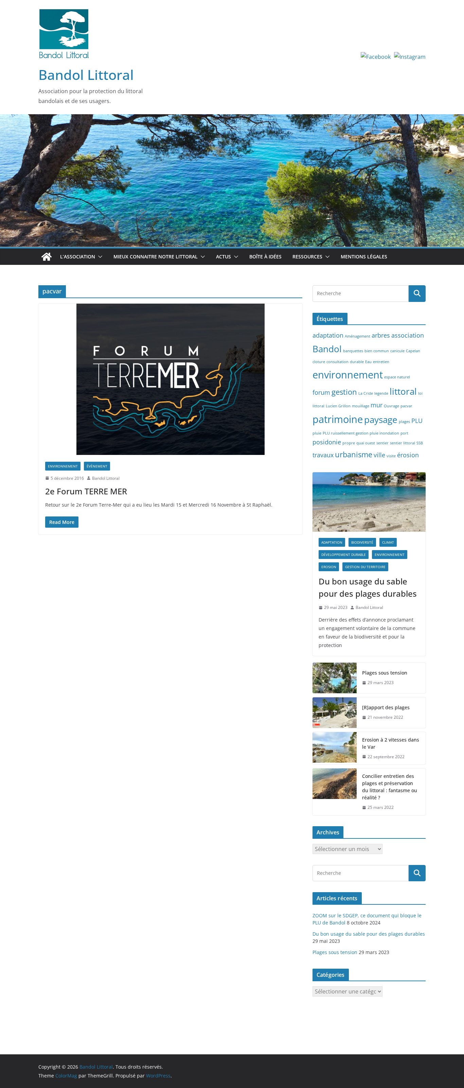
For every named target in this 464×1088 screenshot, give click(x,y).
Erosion (328, 566)
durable (357, 361)
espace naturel (397, 377)
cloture (319, 361)
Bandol (327, 349)
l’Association (77, 256)
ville (379, 455)
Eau (368, 361)
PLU (417, 421)
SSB (419, 443)
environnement (348, 374)
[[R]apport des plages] (335, 712)
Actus (223, 256)
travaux (323, 455)
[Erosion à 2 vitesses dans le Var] (335, 748)
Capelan (413, 350)
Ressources (307, 256)
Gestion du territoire (365, 566)
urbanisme (353, 454)
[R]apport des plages (386, 707)
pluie (317, 433)
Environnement (63, 466)
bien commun (376, 350)
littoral (403, 391)
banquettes (353, 350)
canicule (397, 350)
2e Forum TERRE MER (86, 491)
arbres (381, 335)
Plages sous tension (384, 672)
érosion (408, 455)
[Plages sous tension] (335, 678)
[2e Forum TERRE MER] (170, 379)
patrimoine (338, 419)
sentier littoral (402, 443)
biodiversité (362, 542)
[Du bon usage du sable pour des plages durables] (369, 502)
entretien (381, 361)
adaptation (328, 335)
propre (348, 443)
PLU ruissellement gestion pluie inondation (361, 433)
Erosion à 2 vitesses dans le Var (390, 743)
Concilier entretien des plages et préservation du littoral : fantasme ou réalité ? (389, 787)
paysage (380, 419)
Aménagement (357, 336)
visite (391, 456)
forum (321, 392)
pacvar (406, 406)
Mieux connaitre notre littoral (155, 256)
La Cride (365, 393)
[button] (99, 256)
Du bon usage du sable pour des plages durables (368, 587)
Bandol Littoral (86, 74)
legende (381, 393)
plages (404, 421)
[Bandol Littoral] (232, 119)
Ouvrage (391, 406)
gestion (344, 392)
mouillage (360, 406)
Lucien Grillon (338, 406)
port (404, 433)
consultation (337, 361)
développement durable (343, 554)
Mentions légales (364, 256)
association (407, 335)
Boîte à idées (265, 256)
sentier (382, 443)
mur (376, 405)
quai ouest (365, 443)
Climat (388, 542)
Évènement (97, 466)
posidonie (327, 442)
